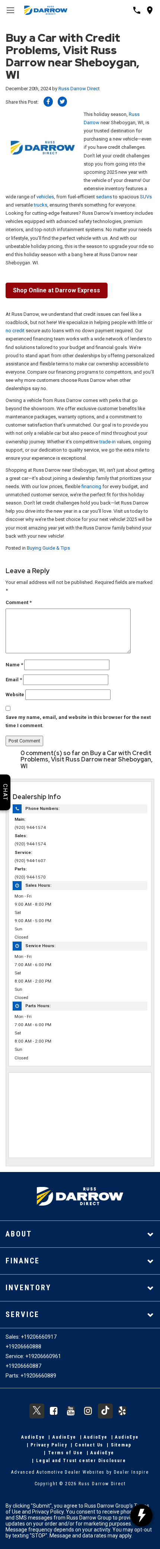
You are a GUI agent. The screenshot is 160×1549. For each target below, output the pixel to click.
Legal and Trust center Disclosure (81, 1460)
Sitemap (121, 1445)
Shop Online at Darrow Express (56, 290)
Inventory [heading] (28, 1287)
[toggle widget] (141, 1515)
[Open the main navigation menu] (10, 10)
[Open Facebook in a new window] (54, 1410)
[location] (149, 10)
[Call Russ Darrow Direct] (136, 10)
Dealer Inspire (131, 1472)
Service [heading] (22, 1314)
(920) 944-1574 (30, 827)
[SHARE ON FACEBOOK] (48, 102)
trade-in (107, 441)
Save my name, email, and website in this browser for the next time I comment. (78, 721)
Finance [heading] (23, 1260)
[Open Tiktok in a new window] (105, 1411)
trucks (40, 205)
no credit (15, 330)
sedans (104, 196)
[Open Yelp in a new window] (122, 1410)
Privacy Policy (49, 1445)
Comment (19, 602)
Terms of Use (65, 1452)
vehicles (45, 196)
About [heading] (19, 1233)
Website (15, 694)
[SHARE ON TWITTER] (62, 102)
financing (91, 486)
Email (14, 679)
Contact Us (89, 1445)
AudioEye (33, 1437)
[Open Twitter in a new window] (36, 1411)
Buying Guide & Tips (48, 548)
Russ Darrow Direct (79, 88)
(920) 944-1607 (30, 860)
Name (14, 664)
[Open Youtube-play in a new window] (71, 1410)
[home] (45, 10)
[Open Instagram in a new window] (88, 1410)
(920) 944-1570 (30, 877)
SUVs (146, 196)
